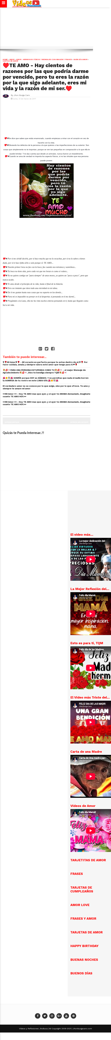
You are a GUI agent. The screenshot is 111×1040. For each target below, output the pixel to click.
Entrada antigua (12, 422)
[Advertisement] (55, 28)
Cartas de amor (10, 61)
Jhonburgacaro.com (82, 1028)
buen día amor (80, 59)
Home (5, 59)
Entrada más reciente (79, 422)
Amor (12, 59)
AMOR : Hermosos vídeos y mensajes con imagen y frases (44, 59)
